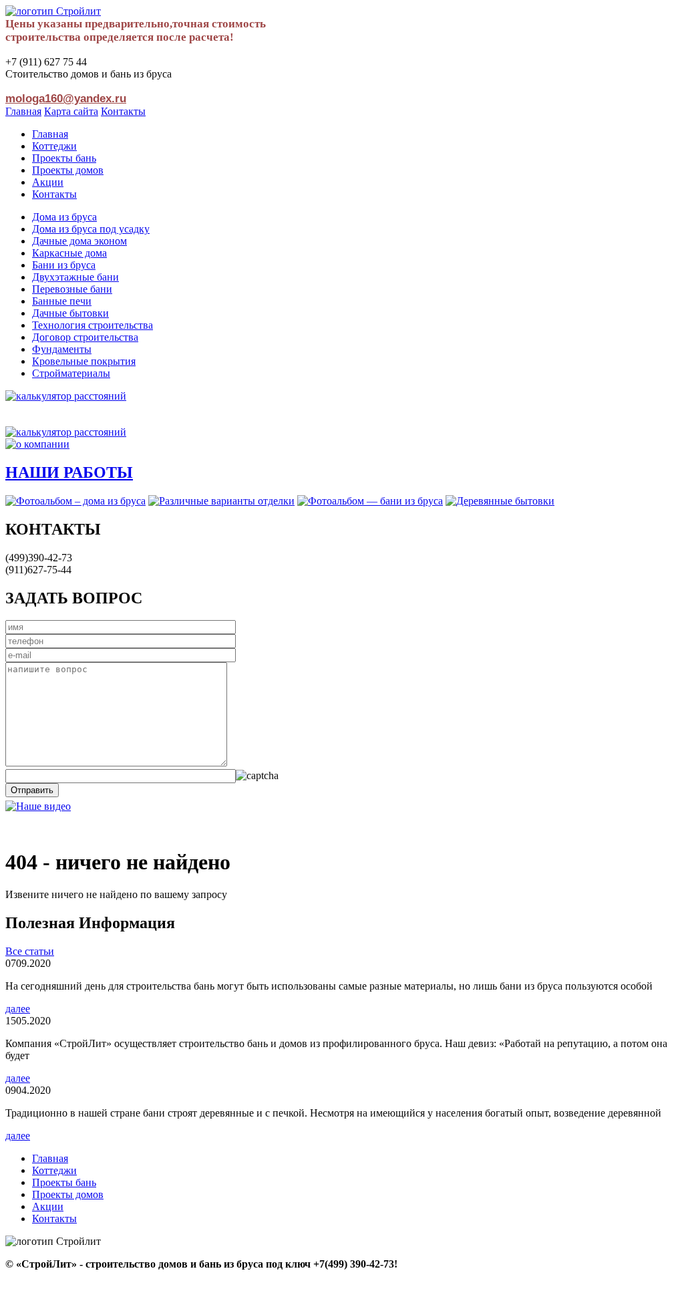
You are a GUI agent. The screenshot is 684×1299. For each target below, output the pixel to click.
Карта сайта (71, 111)
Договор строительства (85, 337)
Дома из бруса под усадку (91, 229)
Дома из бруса (64, 217)
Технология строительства (92, 325)
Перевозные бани (72, 289)
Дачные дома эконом (79, 241)
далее (17, 1008)
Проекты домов (68, 170)
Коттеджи (54, 146)
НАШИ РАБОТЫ (69, 472)
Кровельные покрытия (84, 361)
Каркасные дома (69, 253)
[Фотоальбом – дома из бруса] (75, 501)
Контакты (123, 111)
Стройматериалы (71, 373)
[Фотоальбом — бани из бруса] (370, 501)
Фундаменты (62, 349)
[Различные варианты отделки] (221, 501)
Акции (47, 182)
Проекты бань (64, 158)
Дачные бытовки (70, 313)
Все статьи (29, 951)
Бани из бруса (64, 265)
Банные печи (62, 301)
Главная (23, 111)
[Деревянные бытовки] (500, 501)
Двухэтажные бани (75, 277)
